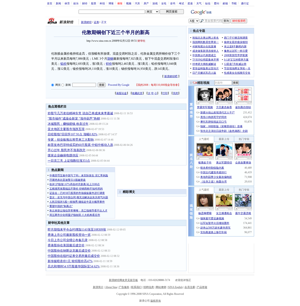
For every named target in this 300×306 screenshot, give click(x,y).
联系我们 (136, 287)
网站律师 (161, 287)
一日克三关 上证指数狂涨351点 (69, 160)
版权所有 (155, 300)
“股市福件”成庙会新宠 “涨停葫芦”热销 (74, 118)
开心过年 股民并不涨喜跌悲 (66, 150)
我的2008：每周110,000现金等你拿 (158, 84)
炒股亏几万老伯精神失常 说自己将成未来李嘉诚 (80, 113)
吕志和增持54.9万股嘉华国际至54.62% (74, 266)
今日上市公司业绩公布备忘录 (68, 240)
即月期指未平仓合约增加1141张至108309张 (77, 229)
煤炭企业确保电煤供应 (63, 155)
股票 (93, 3)
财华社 (141, 40)
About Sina (111, 287)
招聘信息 (148, 287)
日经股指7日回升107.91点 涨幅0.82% (73, 134)
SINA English (175, 287)
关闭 (175, 93)
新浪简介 (98, 287)
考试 (181, 3)
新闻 (58, 3)
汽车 (137, 3)
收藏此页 (137, 93)
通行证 (245, 3)
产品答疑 (202, 287)
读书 (172, 3)
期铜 (110, 58)
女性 (163, 3)
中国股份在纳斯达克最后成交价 (69, 250)
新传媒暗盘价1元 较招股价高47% (70, 261)
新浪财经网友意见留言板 (123, 280)
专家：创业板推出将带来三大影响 (71, 139)
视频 (128, 3)
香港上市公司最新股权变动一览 (69, 234)
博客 (111, 3)
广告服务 (124, 287)
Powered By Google (118, 84)
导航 (234, 3)
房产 (146, 3)
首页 (49, 3)
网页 (58, 84)
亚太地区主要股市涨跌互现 (66, 129)
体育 (67, 3)
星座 (190, 3)
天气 (199, 3)
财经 (84, 3)
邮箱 (225, 3)
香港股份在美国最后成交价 (66, 245)
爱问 (216, 3)
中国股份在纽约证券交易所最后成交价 (74, 256)
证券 (96, 22)
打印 (165, 93)
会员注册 (189, 287)
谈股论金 (121, 93)
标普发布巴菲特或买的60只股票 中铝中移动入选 (80, 145)
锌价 (109, 63)
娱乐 (76, 3)
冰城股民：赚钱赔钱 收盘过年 (68, 123)
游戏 (155, 3)
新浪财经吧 (170, 76)
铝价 (63, 63)
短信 (207, 3)
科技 (102, 3)
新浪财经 (86, 22)
